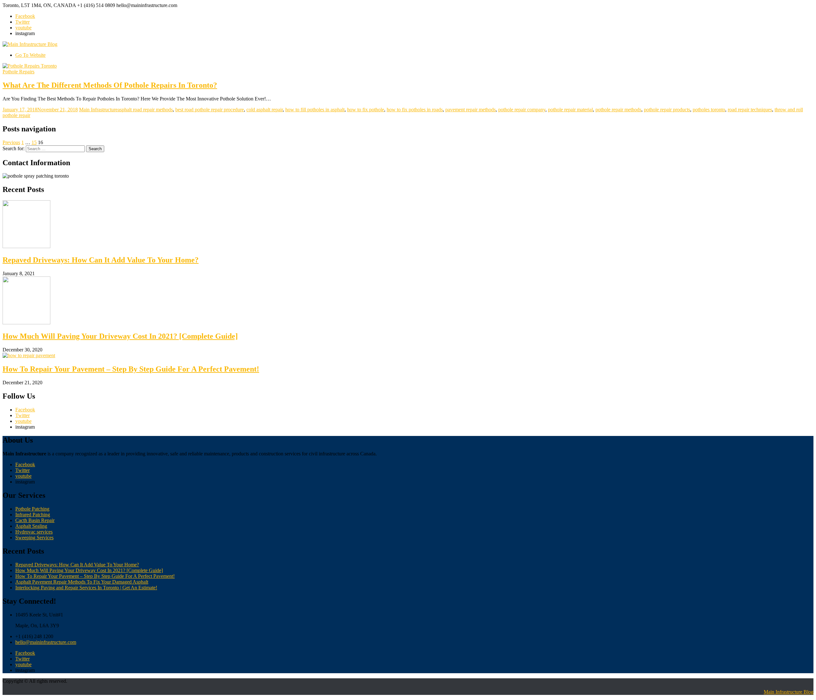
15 (34, 142)
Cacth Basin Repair (35, 520)
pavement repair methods (470, 109)
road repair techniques (750, 109)
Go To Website (30, 55)
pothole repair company (521, 109)
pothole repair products (667, 109)
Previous (11, 142)
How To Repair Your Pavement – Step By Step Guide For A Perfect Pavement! (131, 369)
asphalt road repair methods (145, 109)
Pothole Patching (32, 509)
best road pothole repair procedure (209, 109)
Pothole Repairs (18, 71)
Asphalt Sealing (31, 526)
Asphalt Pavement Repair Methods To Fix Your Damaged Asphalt (81, 582)
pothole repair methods (618, 109)
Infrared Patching (32, 514)
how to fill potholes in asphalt (315, 109)
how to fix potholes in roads (415, 109)
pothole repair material (570, 109)
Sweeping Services (34, 537)
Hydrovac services (34, 531)
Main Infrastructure (98, 109)
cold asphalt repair (264, 109)
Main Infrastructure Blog (788, 692)
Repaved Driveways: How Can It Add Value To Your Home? (101, 260)
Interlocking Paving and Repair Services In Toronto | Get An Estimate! (86, 587)
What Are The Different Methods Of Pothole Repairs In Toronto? (110, 85)
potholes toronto (709, 109)
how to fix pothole (365, 109)
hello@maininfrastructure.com (45, 642)
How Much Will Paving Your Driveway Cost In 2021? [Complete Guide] (120, 336)
